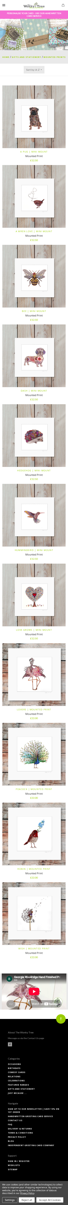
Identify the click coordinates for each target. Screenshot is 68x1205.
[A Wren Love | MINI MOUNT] (34, 196)
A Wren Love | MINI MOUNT (34, 231)
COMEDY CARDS (16, 1072)
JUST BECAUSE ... (17, 1093)
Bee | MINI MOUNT (34, 311)
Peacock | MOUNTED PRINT (34, 789)
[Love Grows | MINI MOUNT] (34, 595)
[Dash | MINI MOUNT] (34, 355)
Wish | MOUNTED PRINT (34, 948)
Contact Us (15, 1120)
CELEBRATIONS (16, 1080)
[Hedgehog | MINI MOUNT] (34, 435)
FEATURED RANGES (18, 1085)
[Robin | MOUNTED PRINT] (34, 834)
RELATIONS (14, 1076)
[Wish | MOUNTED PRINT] (34, 913)
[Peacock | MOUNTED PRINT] (34, 754)
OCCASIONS (14, 1064)
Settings (10, 1200)
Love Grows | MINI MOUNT (34, 629)
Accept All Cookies (50, 1200)
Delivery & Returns (20, 1128)
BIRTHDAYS (14, 1068)
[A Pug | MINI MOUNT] (34, 116)
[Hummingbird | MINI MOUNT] (34, 515)
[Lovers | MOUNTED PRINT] (34, 674)
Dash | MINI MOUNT (34, 390)
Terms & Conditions (20, 1132)
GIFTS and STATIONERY (21, 1089)
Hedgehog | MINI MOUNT (34, 470)
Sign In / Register (19, 1161)
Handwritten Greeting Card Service (30, 1116)
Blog (11, 1141)
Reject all (27, 1200)
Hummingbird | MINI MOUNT (34, 550)
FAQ (10, 1124)
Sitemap (12, 1169)
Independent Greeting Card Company (31, 1145)
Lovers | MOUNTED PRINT (34, 709)
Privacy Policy (17, 1137)
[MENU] (4, 5)
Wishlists (14, 1165)
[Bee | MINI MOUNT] (34, 276)
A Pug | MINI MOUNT (34, 151)
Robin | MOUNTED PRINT (33, 868)
